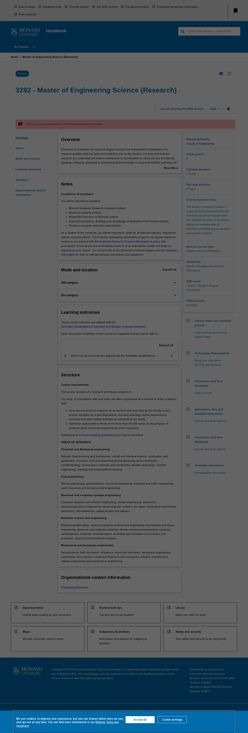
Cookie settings (172, 719)
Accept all (140, 719)
